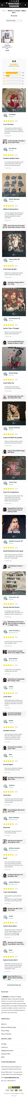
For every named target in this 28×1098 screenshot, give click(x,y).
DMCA (3, 1057)
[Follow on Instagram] (11, 1)
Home (4, 11)
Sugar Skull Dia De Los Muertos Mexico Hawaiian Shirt (15, 978)
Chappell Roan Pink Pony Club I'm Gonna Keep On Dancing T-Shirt (15, 510)
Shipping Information (7, 1050)
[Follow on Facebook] (9, 1)
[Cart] (25, 5)
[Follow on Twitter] (13, 1)
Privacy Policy (5, 1030)
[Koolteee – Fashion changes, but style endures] (14, 5)
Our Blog (3, 1044)
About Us (4, 1024)
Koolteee (6, 997)
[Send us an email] (14, 1)
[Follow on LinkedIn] (18, 1)
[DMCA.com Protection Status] (14, 1087)
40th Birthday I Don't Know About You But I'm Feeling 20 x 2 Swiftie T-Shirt (16, 623)
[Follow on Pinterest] (16, 1)
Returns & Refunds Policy (8, 1027)
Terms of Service (6, 1034)
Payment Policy (5, 1054)
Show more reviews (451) (14, 985)
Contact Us (4, 1047)
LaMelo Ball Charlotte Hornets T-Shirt (7, 47)
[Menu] (2, 5)
